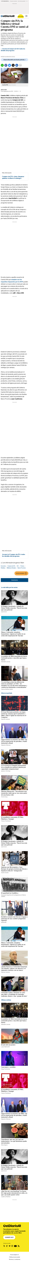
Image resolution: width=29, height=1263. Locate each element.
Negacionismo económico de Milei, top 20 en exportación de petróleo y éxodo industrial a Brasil (14, 741)
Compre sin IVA (11, 566)
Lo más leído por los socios (9, 587)
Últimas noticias (6, 1000)
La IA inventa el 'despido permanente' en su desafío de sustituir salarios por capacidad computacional (13, 767)
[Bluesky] (9, 65)
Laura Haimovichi (5, 1046)
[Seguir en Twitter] (4, 1246)
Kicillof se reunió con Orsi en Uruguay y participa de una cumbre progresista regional (14, 918)
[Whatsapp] (2, 65)
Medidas (3, 568)
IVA (18, 566)
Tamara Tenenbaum (6, 821)
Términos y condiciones (14, 1259)
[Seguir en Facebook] (6, 1246)
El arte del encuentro (8, 1045)
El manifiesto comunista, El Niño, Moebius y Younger (12, 818)
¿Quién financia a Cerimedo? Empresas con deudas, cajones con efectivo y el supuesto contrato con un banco (14, 968)
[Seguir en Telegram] (9, 1246)
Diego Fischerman (5, 1069)
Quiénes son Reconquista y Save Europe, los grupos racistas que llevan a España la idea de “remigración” (14, 869)
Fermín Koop (4, 796)
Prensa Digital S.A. (14, 1254)
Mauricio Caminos (5, 719)
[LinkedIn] (16, 65)
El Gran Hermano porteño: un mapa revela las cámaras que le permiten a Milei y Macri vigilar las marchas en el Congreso (13, 714)
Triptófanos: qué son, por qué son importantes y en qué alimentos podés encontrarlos (14, 1141)
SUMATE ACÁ (9, 1237)
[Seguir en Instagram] (12, 1246)
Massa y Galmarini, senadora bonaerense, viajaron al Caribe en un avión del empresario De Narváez (13, 634)
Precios (22, 566)
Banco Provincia (22, 568)
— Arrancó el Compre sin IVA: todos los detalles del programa (13, 49)
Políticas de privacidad (14, 1257)
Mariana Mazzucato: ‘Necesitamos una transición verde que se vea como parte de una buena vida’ (14, 793)
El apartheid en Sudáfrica (9, 893)
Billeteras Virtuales (11, 568)
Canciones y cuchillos (8, 1067)
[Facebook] (5, 65)
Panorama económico (13, 1)
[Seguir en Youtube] (15, 1246)
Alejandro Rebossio (6, 745)
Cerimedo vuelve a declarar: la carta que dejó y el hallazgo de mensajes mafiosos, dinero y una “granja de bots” (14, 994)
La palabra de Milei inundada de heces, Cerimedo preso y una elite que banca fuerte (14, 658)
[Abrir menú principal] (26, 16)
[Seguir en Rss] (18, 1246)
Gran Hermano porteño (21, 1)
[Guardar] (20, 65)
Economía (3, 566)
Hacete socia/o (21, 16)
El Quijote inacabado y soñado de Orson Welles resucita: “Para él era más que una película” (14, 608)
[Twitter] (13, 65)
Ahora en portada (6, 693)
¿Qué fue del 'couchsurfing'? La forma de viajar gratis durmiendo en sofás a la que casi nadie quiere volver (14, 1193)
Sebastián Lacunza (5, 661)
